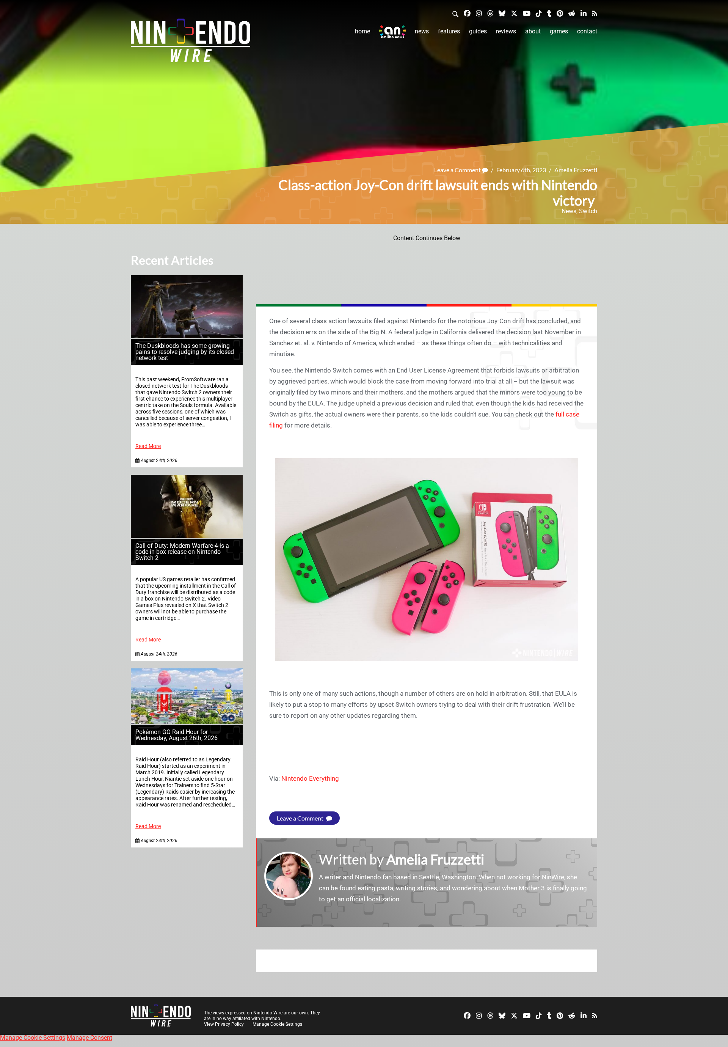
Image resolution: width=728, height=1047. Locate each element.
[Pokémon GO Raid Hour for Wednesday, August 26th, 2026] (187, 722)
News (422, 31)
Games (559, 31)
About (533, 31)
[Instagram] (479, 13)
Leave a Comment (458, 169)
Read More (148, 446)
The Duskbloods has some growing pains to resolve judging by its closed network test (184, 352)
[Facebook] (467, 13)
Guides (478, 31)
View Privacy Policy (224, 1024)
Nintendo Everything (310, 778)
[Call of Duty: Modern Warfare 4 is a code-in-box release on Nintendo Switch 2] (187, 535)
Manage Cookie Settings (277, 1024)
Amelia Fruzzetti (575, 169)
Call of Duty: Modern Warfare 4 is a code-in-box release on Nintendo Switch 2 (182, 551)
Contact (587, 31)
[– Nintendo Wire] (190, 43)
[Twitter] (514, 13)
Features (449, 31)
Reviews (506, 31)
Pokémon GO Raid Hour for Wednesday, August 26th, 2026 (176, 735)
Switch (588, 211)
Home (362, 31)
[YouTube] (526, 13)
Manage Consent (89, 1037)
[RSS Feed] (594, 13)
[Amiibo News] (392, 31)
